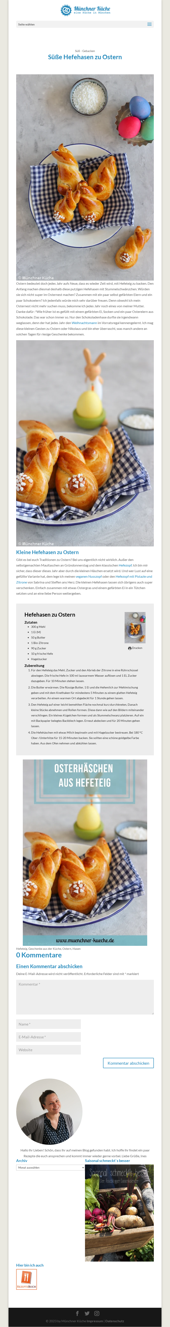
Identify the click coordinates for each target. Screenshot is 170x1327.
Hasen (77, 948)
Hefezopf (125, 565)
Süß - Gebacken (85, 51)
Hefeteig (21, 948)
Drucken (136, 648)
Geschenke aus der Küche (44, 948)
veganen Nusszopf (89, 576)
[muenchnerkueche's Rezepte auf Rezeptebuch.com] (26, 1288)
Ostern (66, 948)
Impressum (95, 1321)
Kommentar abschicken (128, 1063)
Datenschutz (114, 1321)
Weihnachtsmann (84, 323)
